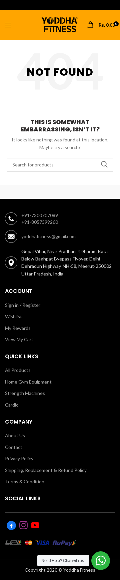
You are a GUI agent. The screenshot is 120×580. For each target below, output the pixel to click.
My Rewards (18, 328)
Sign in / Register (22, 305)
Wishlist (13, 316)
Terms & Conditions (26, 481)
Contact (13, 447)
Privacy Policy (19, 458)
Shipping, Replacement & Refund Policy (46, 470)
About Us (15, 435)
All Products (18, 370)
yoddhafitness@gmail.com (48, 236)
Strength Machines (25, 393)
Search (104, 165)
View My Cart (19, 339)
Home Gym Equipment (28, 382)
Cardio (12, 405)
